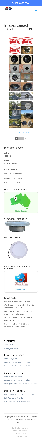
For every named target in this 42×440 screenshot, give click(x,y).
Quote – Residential (20, 431)
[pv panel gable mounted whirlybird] (27, 123)
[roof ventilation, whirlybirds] (27, 50)
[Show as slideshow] (21, 132)
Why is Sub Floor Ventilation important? (19, 394)
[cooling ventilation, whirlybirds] (15, 59)
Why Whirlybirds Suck (12, 359)
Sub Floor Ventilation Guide (15, 398)
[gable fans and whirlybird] (15, 96)
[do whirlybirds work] (15, 86)
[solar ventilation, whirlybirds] (15, 68)
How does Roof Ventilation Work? (17, 366)
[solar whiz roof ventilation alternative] (15, 114)
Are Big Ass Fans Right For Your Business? (20, 384)
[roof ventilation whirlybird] (27, 77)
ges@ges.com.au (10, 163)
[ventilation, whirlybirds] (27, 59)
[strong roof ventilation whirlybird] (15, 50)
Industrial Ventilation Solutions (16, 376)
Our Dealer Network (20, 428)
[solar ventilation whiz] (27, 114)
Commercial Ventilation (13, 178)
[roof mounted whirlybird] (15, 123)
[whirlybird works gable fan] (27, 86)
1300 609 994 (22, 3)
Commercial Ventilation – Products (17, 380)
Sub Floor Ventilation (12, 182)
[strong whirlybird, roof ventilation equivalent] (27, 41)
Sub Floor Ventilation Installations (17, 401)
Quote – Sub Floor (20, 436)
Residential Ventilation (13, 174)
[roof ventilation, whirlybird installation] (15, 77)
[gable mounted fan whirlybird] (27, 96)
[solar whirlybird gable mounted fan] (15, 105)
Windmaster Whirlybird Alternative (18, 301)
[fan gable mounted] (27, 105)
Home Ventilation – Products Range (18, 362)
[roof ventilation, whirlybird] (27, 68)
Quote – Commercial (20, 433)
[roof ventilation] (15, 41)
